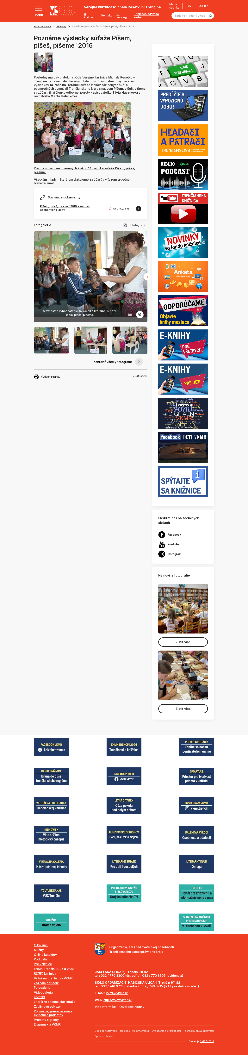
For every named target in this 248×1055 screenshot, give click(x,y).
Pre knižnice (43, 964)
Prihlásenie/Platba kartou (146, 15)
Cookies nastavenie (106, 1030)
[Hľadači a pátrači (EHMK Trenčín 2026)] (183, 140)
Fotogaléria (42, 987)
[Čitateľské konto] (183, 106)
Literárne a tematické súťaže (55, 1002)
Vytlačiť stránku (50, 376)
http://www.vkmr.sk (117, 1000)
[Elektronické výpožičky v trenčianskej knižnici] (183, 344)
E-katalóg (121, 15)
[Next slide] (147, 277)
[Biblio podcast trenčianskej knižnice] (183, 174)
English (203, 5)
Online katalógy (45, 955)
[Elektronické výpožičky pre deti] (183, 379)
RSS (188, 5)
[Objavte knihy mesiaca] (183, 310)
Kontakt (106, 15)
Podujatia (40, 959)
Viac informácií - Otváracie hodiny (119, 1007)
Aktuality (61, 26)
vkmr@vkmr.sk (117, 993)
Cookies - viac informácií (134, 1030)
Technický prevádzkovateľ (198, 1030)
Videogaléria (43, 992)
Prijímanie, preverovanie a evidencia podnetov (53, 1013)
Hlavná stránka (42, 26)
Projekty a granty (46, 1020)
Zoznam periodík (46, 983)
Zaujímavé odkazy (47, 1006)
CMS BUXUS (207, 1041)
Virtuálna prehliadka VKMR (53, 978)
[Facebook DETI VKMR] (183, 447)
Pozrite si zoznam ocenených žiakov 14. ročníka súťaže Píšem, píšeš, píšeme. (84, 170)
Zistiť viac (183, 642)
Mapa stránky (174, 6)
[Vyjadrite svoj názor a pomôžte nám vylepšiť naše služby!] (183, 276)
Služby (39, 950)
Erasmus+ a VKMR (47, 1024)
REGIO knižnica (45, 973)
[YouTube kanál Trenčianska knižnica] (183, 208)
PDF (114, 208)
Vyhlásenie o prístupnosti (166, 1030)
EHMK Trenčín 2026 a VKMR (55, 969)
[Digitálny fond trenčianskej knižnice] (183, 413)
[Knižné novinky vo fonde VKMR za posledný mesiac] (183, 242)
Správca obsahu (104, 1036)
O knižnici (89, 15)
